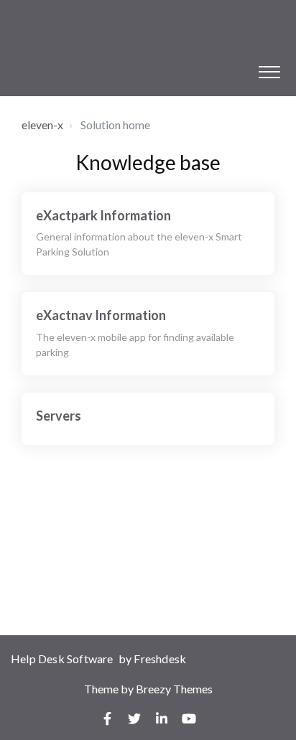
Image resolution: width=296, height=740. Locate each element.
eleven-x (42, 124)
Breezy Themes (174, 688)
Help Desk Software (63, 658)
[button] (269, 68)
